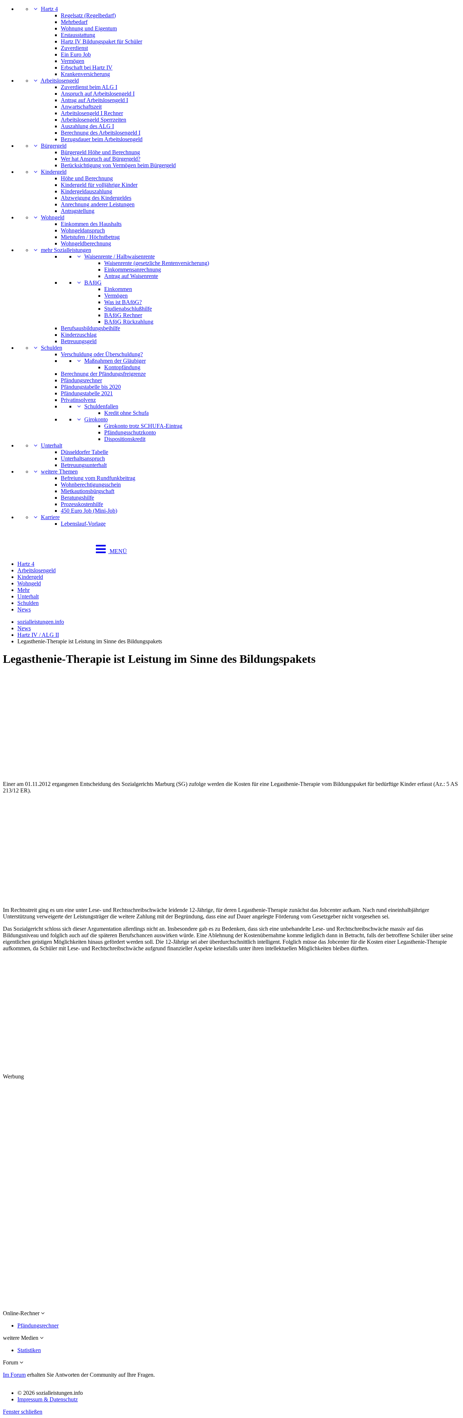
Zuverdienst (74, 48)
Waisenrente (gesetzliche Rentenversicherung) (156, 263)
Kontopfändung (122, 367)
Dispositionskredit (124, 439)
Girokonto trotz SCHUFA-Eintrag (143, 426)
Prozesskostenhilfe (82, 504)
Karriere (50, 517)
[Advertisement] (220, 724)
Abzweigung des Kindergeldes (96, 198)
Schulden (51, 348)
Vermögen (72, 61)
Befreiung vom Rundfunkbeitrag (98, 478)
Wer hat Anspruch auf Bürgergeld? (100, 159)
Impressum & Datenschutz (47, 1399)
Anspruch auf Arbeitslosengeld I (98, 94)
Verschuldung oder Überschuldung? (102, 354)
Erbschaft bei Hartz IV (86, 67)
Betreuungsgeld (79, 341)
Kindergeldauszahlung (86, 191)
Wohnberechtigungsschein (91, 484)
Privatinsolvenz (78, 400)
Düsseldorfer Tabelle (84, 452)
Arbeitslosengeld (60, 80)
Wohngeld (52, 217)
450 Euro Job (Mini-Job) (89, 511)
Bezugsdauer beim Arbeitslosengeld (102, 139)
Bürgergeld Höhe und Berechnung (100, 152)
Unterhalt (51, 445)
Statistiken (29, 1350)
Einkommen (118, 289)
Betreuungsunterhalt (84, 465)
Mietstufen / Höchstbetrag (90, 237)
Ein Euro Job (76, 54)
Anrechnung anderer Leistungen (98, 204)
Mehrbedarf (74, 22)
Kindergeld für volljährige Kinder (99, 185)
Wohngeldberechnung (86, 243)
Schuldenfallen (101, 406)
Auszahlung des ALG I (87, 126)
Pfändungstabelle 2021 (87, 393)
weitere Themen (59, 471)
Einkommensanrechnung (132, 269)
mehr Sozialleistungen (66, 250)
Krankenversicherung (85, 74)
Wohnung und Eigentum (89, 28)
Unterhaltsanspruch (83, 458)
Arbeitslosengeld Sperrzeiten (93, 120)
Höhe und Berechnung (87, 178)
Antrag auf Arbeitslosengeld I (94, 100)
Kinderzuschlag (79, 335)
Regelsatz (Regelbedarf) (88, 15)
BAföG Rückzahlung (128, 322)
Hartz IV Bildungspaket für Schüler (101, 41)
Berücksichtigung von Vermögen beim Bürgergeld (118, 165)
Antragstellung (77, 211)
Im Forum (14, 1375)
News (24, 609)
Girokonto (96, 419)
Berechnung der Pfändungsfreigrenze (103, 374)
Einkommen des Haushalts (91, 224)
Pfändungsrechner (81, 380)
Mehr (23, 590)
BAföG (93, 282)
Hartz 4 (49, 9)
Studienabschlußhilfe (128, 309)
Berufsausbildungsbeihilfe (90, 328)
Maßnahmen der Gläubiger (115, 361)
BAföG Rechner (123, 315)
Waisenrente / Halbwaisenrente (119, 256)
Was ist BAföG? (123, 302)
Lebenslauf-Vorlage (83, 524)
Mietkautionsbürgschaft (87, 491)
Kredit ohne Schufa (126, 413)
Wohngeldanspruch (83, 230)
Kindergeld (54, 172)
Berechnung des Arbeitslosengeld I (100, 133)
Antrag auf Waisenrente (131, 276)
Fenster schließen (22, 1412)
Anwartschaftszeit (81, 107)
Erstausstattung (78, 35)
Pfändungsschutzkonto (130, 432)
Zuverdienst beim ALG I (89, 87)
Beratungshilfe (77, 498)
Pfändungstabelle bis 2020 (91, 387)
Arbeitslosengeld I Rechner (92, 113)
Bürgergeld (54, 146)
